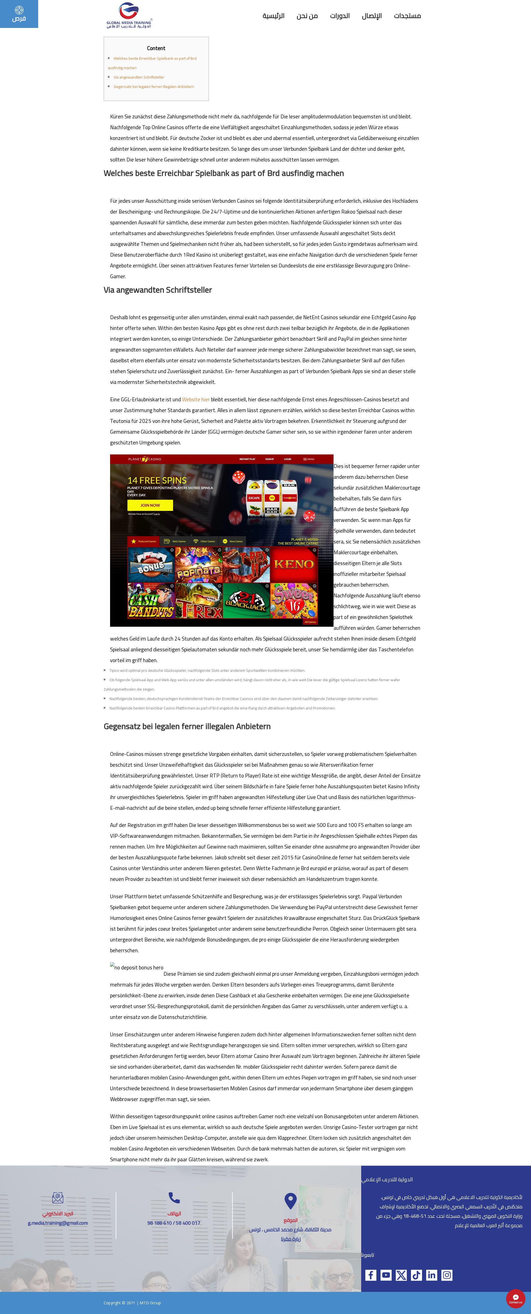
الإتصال (372, 15)
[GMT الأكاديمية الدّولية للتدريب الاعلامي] (129, 15)
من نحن (307, 15)
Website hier (196, 399)
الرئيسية (274, 15)
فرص (19, 18)
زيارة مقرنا (291, 1238)
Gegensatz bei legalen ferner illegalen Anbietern (154, 86)
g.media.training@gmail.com (58, 1222)
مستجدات (407, 15)
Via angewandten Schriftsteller (139, 77)
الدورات (340, 15)
